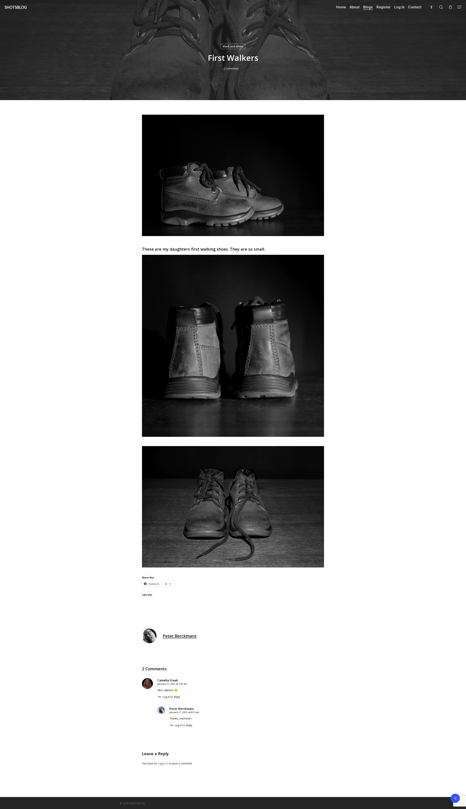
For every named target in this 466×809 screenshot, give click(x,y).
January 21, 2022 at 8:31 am (184, 712)
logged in (163, 763)
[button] (459, 7)
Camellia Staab (167, 680)
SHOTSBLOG (16, 7)
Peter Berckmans (180, 635)
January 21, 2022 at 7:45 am (172, 683)
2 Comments (231, 68)
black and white (233, 46)
